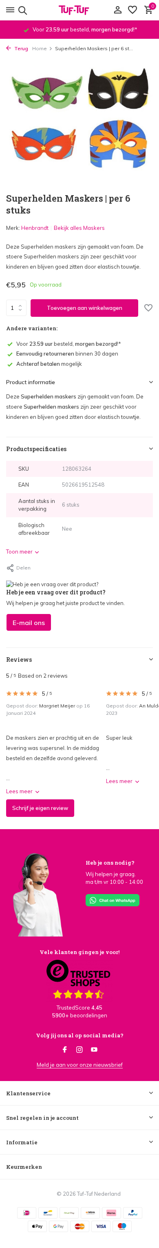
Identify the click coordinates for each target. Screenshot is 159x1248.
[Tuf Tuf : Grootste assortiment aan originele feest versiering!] (79, 10)
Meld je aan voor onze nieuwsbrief (80, 1064)
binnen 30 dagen (67, 353)
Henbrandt (35, 228)
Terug (20, 48)
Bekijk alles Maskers (79, 228)
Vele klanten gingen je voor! (79, 952)
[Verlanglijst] (132, 10)
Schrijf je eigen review (40, 808)
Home (39, 48)
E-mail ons (29, 622)
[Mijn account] (117, 10)
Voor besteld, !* (68, 343)
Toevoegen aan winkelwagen (84, 308)
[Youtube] (94, 1050)
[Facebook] (65, 1050)
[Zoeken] (21, 10)
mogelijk (49, 363)
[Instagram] (79, 1050)
